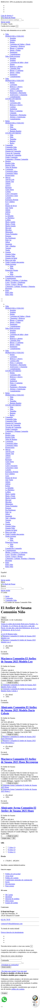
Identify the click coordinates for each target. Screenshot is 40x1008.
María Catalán (10, 222)
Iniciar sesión (5, 580)
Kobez (7, 214)
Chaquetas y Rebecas (17, 46)
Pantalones (13, 52)
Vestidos (13, 40)
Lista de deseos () (7, 15)
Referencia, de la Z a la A (11, 630)
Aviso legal (9, 876)
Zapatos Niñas (10, 254)
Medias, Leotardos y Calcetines (16, 280)
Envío (7, 882)
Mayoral (8, 228)
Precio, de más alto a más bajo (11, 628)
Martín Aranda (10, 226)
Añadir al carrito (13, 682)
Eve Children (10, 202)
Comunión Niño (11, 149)
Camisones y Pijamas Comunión (16, 159)
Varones (8, 248)
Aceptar (4, 993)
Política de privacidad (12, 874)
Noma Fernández (11, 234)
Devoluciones (10, 884)
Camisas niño (14, 89)
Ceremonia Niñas (11, 171)
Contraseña (5, 960)
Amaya (7, 185)
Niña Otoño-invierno (12, 56)
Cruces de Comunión (12, 153)
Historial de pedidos (12, 899)
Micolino (8, 230)
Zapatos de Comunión (13, 151)
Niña (11, 127)
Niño (11, 125)
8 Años (11, 850)
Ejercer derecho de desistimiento (12, 932)
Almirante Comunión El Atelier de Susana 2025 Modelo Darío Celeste (19, 710)
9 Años (11, 852)
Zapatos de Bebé (11, 258)
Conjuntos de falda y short (19, 62)
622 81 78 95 (5, 920)
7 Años (11, 847)
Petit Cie (8, 240)
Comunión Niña (11, 147)
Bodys (12, 143)
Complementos (15, 54)
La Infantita (9, 216)
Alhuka (8, 183)
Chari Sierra (9, 190)
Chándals (13, 113)
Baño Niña (9, 292)
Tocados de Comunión (13, 155)
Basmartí (8, 188)
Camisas (13, 107)
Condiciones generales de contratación (18, 880)
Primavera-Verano (11, 270)
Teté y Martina (10, 246)
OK (14, 838)
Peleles (12, 42)
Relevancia (25, 624)
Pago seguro (9, 886)
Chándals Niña (15, 68)
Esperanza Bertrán (11, 200)
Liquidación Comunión (13, 276)
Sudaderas (13, 109)
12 (2, 634)
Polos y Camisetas (16, 91)
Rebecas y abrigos (16, 66)
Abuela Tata (9, 181)
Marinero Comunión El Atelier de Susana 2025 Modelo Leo (18, 660)
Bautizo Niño (10, 165)
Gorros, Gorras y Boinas (14, 284)
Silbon (7, 242)
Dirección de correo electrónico (12, 956)
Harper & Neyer (11, 206)
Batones (12, 141)
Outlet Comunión (11, 157)
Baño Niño (9, 294)
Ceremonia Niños (11, 173)
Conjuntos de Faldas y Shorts (20, 44)
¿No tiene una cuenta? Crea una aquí (14, 971)
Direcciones (9, 901)
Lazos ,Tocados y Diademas (15, 282)
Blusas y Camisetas (16, 48)
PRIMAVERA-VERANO (14, 36)
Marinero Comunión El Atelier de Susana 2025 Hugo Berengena (19, 760)
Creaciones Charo (11, 196)
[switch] (35, 1005)
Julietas (7, 212)
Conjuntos (13, 85)
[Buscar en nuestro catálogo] (23, 20)
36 (6, 634)
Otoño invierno (10, 264)
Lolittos (8, 220)
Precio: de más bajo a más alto (24, 626)
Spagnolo (8, 244)
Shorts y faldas (15, 72)
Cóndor (8, 192)
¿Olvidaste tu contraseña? (10, 965)
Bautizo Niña (10, 163)
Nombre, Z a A (7, 626)
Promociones (9, 175)
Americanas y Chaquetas (18, 95)
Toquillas (13, 129)
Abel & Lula (9, 179)
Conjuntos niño (15, 103)
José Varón (9, 208)
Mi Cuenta (9, 895)
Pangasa (8, 236)
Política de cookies (11, 878)
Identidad (8, 897)
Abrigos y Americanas (17, 117)
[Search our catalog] (23, 588)
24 (4, 634)
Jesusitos (13, 38)
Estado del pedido (11, 903)
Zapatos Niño (10, 256)
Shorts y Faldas (15, 50)
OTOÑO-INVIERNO (13, 99)
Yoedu (7, 250)
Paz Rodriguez (10, 238)
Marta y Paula (10, 224)
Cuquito (8, 198)
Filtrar (3, 618)
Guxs (7, 204)
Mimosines (9, 232)
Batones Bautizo (15, 131)
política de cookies (17, 989)
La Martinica (9, 218)
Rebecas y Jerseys (16, 87)
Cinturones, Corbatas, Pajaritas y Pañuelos (20, 286)
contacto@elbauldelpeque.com (11, 924)
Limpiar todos (6, 838)
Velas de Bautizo (11, 167)
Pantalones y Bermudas (18, 93)
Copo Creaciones (11, 194)
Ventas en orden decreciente (11, 624)
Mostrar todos (12, 634)
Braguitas (8, 288)
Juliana (7, 210)
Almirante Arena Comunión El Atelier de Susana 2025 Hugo (18, 809)
